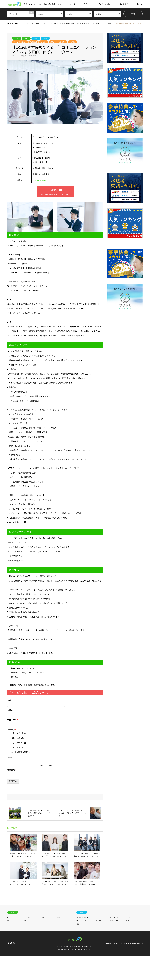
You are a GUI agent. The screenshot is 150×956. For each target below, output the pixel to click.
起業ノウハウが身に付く (58, 42)
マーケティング (81, 921)
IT (8, 917)
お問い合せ (138, 4)
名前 (9, 700)
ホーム (72, 4)
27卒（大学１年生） (19, 748)
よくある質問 (123, 4)
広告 (25, 921)
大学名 (10, 710)
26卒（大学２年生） (19, 743)
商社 (8, 921)
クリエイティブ (114, 917)
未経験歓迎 (33, 42)
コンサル (16, 38)
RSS (14, 943)
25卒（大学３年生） (19, 738)
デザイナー (129, 917)
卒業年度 (11, 730)
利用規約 (79, 949)
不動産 (43, 917)
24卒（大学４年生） (19, 733)
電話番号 (11, 770)
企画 (35, 38)
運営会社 (73, 946)
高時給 (72, 42)
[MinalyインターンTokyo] (75, 941)
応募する (13, 781)
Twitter (8, 943)
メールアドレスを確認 (44, 765)
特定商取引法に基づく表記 (66, 949)
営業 (45, 38)
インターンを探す (104, 4)
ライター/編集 (97, 921)
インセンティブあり (20, 42)
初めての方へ (87, 4)
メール (10, 758)
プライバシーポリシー (84, 946)
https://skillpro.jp (39, 180)
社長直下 (44, 42)
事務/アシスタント (115, 921)
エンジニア (96, 917)
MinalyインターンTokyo (121, 943)
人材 (26, 38)
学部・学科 (12, 720)
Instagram (11, 943)
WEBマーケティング (82, 917)
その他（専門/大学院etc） (21, 752)
